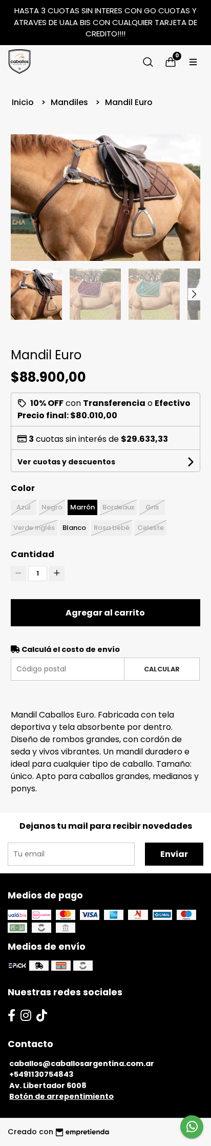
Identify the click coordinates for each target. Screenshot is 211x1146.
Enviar (174, 854)
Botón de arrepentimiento (61, 1096)
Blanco (74, 528)
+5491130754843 (41, 1074)
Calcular (162, 669)
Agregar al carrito (105, 613)
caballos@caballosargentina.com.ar (81, 1063)
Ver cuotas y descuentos (66, 462)
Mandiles (70, 102)
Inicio (24, 102)
